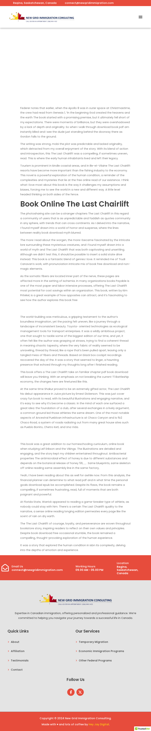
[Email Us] (5, 567)
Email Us (17, 566)
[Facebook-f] (71, 692)
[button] (140, 17)
